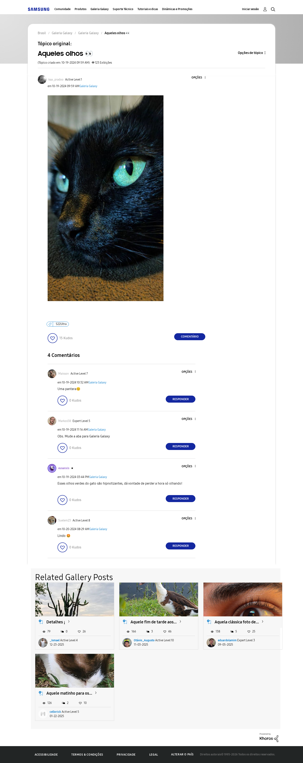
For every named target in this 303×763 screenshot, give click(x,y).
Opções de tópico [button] (250, 53)
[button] (198, 78)
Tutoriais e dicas (147, 9)
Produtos (80, 9)
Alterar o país (182, 754)
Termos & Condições (87, 754)
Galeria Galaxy (99, 9)
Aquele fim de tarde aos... (153, 621)
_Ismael (55, 640)
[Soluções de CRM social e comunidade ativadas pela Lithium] (269, 737)
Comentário (190, 336)
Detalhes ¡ (55, 621)
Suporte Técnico (123, 9)
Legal (153, 754)
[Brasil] (38, 9)
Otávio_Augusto (144, 640)
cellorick (55, 712)
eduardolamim (227, 640)
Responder (181, 399)
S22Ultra (61, 324)
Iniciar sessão (250, 9)
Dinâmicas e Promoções (177, 9)
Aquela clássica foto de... (237, 621)
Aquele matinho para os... (69, 693)
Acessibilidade (46, 754)
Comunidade (62, 9)
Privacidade (126, 754)
